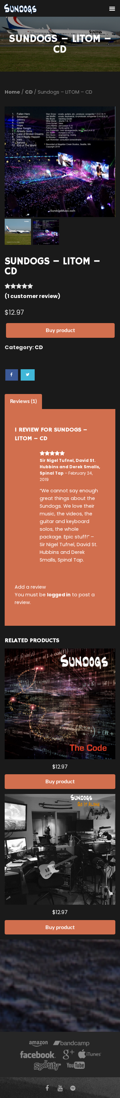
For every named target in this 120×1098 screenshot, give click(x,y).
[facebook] (47, 1088)
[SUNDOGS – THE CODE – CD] (60, 703)
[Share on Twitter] (28, 375)
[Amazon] (38, 1045)
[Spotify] (47, 1066)
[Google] (67, 1055)
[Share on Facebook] (11, 375)
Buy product (60, 330)
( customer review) (32, 296)
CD (29, 92)
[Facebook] (37, 1055)
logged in (59, 594)
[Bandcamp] (71, 1045)
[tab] (23, 401)
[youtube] (60, 1088)
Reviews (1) (23, 401)
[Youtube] (76, 1066)
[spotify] (72, 1088)
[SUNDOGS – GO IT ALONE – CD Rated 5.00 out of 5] (60, 849)
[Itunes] (90, 1055)
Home (12, 92)
